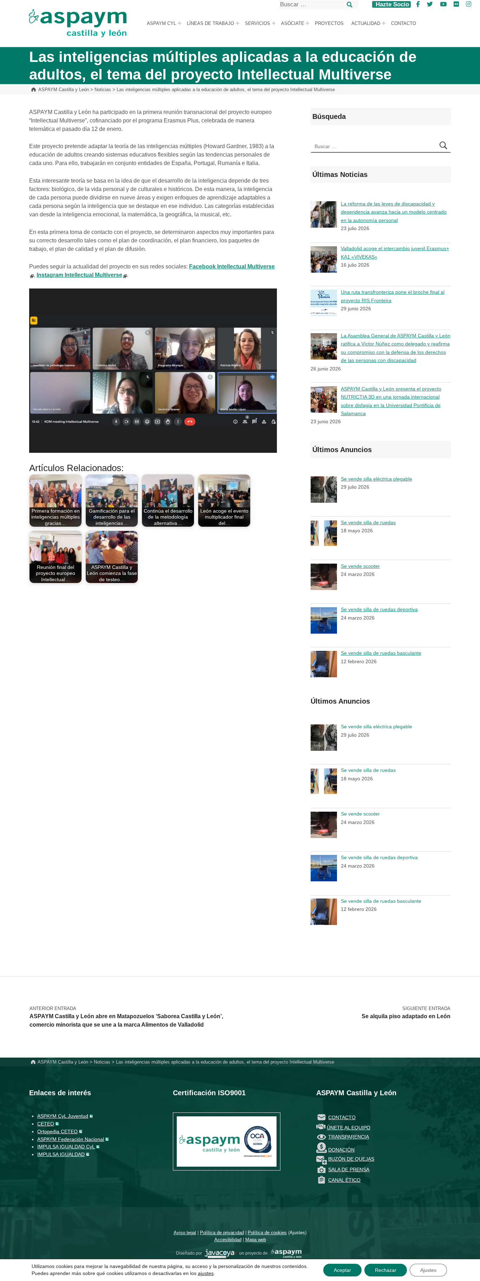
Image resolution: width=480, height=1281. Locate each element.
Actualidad (365, 23)
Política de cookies (267, 1232)
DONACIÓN (341, 1150)
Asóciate (292, 23)
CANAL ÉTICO (344, 1180)
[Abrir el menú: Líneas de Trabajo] (237, 23)
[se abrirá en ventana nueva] (220, 1253)
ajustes (206, 1273)
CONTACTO (342, 1117)
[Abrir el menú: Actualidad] (383, 23)
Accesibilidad (227, 1239)
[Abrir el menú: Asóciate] (307, 23)
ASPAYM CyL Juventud (62, 1116)
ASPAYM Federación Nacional (70, 1139)
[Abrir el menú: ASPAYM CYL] (179, 23)
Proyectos (329, 23)
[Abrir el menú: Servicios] (273, 23)
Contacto (403, 23)
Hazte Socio (391, 4)
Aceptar (342, 1270)
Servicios (257, 23)
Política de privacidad (222, 1232)
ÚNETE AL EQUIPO (348, 1127)
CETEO (45, 1124)
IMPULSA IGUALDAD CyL (66, 1146)
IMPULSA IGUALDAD (61, 1154)
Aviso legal (185, 1232)
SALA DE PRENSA (348, 1169)
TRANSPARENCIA (348, 1137)
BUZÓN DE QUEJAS (351, 1159)
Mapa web (255, 1239)
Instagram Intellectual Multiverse (79, 275)
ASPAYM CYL (161, 23)
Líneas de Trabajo (210, 23)
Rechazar (385, 1270)
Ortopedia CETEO (57, 1131)
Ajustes (297, 1232)
